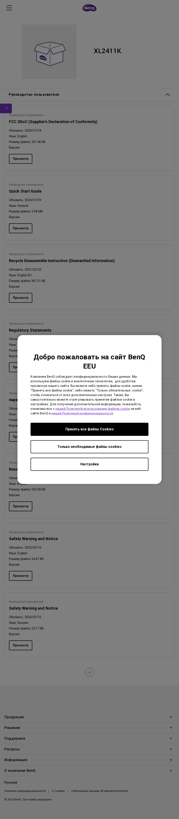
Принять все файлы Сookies (89, 429)
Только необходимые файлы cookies (89, 447)
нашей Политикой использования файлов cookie (92, 408)
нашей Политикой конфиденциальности (82, 413)
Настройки (89, 464)
